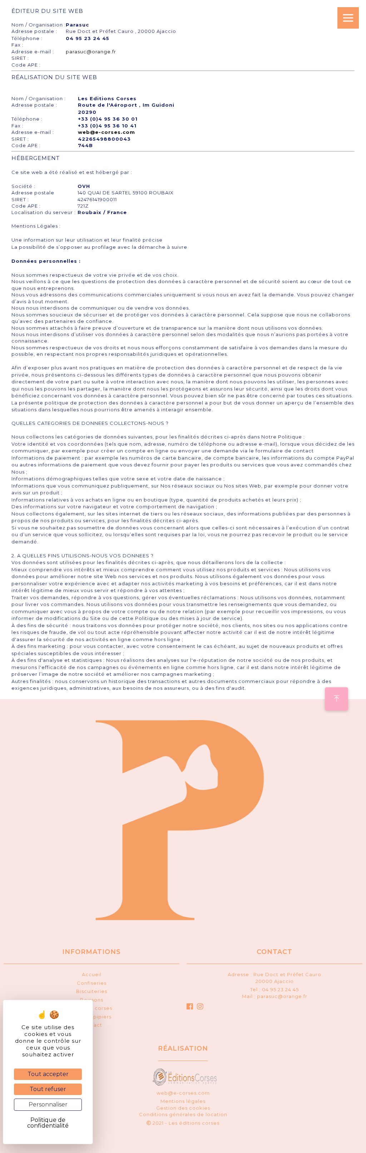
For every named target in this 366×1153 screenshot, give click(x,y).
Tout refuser (48, 1089)
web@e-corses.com (106, 132)
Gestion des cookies (183, 1108)
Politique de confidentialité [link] (48, 1122)
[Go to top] (336, 699)
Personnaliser (48, 1104)
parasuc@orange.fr (91, 51)
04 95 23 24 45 (280, 989)
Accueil (92, 974)
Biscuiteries (91, 991)
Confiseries (92, 983)
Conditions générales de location (183, 1114)
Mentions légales (183, 1101)
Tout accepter (48, 1074)
